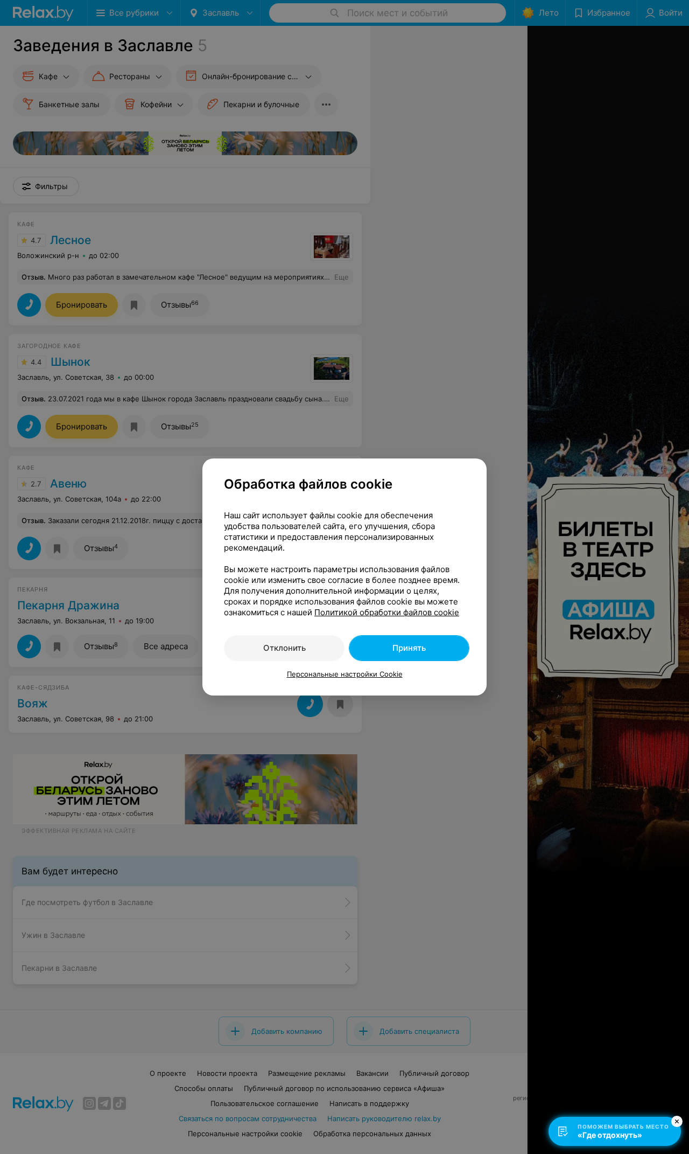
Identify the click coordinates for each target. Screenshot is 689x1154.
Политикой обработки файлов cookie (386, 612)
